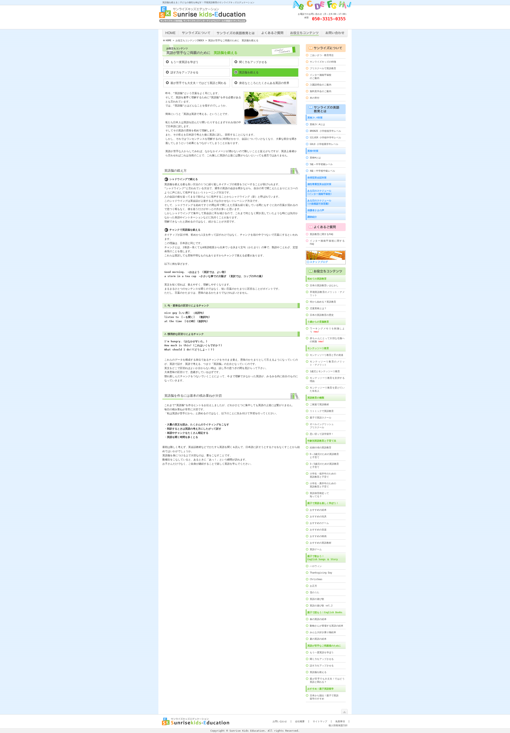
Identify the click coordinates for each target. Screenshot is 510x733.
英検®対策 (312, 151)
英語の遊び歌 (317, 599)
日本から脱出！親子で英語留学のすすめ (324, 697)
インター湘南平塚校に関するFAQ (327, 242)
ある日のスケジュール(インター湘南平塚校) (319, 192)
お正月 (313, 585)
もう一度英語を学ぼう (184, 62)
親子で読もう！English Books (324, 612)
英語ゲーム (316, 549)
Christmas (316, 579)
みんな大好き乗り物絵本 (323, 632)
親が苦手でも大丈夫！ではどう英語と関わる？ (327, 680)
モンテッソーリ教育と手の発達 (326, 355)
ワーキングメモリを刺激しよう (327, 330)
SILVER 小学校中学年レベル (325, 137)
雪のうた (314, 592)
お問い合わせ (280, 721)
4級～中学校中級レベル (322, 170)
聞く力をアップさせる (253, 62)
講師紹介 (312, 216)
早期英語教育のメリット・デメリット (327, 294)
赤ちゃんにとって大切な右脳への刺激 (327, 340)
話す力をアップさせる (184, 72)
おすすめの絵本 (318, 510)
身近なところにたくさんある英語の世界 (264, 83)
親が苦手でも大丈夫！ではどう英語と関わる (198, 83)
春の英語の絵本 (318, 619)
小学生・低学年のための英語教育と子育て (323, 475)
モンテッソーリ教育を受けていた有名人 (327, 389)
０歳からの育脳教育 (318, 321)
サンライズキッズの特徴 (323, 61)
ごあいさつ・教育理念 (322, 55)
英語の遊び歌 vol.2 (321, 605)
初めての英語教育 (317, 278)
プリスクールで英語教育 (323, 68)
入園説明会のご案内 (320, 84)
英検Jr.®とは (317, 124)
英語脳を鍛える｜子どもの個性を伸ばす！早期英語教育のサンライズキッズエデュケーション (208, 2)
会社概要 (300, 721)
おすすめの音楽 (318, 529)
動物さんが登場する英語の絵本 (326, 625)
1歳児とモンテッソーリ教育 (325, 371)
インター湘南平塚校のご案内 (320, 77)
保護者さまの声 (315, 210)
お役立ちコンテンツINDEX (190, 40)
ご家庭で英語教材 (319, 404)
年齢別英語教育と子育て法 (321, 440)
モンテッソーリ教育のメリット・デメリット (327, 363)
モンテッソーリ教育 (318, 348)
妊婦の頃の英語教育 (320, 447)
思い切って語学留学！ (322, 434)
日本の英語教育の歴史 (322, 315)
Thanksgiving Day (321, 572)
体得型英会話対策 (317, 177)
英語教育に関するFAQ (321, 234)
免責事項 (340, 721)
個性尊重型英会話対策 (319, 184)
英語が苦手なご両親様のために (324, 645)
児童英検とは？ (318, 308)
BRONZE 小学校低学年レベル (325, 131)
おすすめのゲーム (319, 523)
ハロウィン (316, 566)
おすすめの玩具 (318, 516)
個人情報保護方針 (338, 725)
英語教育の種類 (315, 397)
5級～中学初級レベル (321, 164)
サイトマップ (320, 721)
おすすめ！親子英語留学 (320, 688)
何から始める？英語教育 (323, 301)
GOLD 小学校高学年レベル (324, 144)
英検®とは (315, 157)
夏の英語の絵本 (318, 639)
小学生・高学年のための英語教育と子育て (323, 485)
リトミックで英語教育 (322, 411)
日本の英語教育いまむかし (324, 285)
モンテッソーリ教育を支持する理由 (327, 380)
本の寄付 (314, 97)
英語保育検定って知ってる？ (319, 495)
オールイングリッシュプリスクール (322, 426)
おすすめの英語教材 (320, 542)
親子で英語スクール (320, 417)
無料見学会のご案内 (320, 91)
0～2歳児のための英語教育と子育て (324, 456)
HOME (168, 40)
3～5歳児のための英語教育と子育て (324, 465)
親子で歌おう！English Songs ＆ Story (322, 558)
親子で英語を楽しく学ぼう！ (322, 503)
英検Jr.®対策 (315, 117)
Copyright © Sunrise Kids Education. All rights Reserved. (255, 730)
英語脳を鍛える (249, 72)
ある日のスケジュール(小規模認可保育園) (319, 202)
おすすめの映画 (318, 536)
